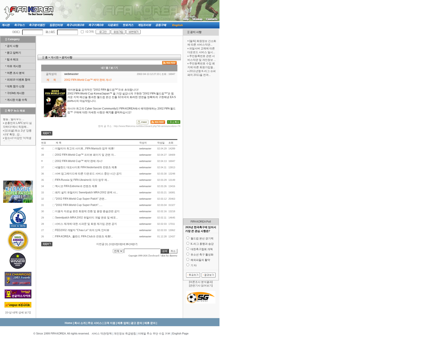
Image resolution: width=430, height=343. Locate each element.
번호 (43, 142)
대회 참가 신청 (15, 86)
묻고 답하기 (14, 52)
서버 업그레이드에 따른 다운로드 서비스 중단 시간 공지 (88, 173)
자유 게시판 (14, 66)
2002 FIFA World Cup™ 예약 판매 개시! (78, 161)
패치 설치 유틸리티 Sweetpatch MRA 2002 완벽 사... (86, 192)
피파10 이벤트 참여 (18, 79)
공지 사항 (196, 32)
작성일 (161, 142)
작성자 (143, 142)
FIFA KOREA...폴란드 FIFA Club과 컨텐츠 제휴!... (84, 236)
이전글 (100, 244)
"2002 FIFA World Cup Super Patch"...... (78, 205)
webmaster (71, 74)
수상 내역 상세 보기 (18, 312)
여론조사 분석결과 (201, 282)
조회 (170, 142)
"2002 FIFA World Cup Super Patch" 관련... (80, 198)
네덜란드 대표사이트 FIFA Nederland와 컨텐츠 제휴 (86, 167)
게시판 (55, 57)
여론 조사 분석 (15, 72)
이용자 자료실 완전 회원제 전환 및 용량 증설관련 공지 (87, 211)
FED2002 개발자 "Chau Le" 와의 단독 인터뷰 (82, 230)
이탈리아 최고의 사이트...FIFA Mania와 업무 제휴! (84, 148)
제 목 (58, 142)
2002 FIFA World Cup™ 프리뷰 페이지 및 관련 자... (85, 154)
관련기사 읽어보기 (201, 285)
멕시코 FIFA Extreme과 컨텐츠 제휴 (76, 186)
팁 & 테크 (12, 59)
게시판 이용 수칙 (17, 99)
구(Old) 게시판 (15, 93)
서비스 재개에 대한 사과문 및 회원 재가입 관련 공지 (86, 223)
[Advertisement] (201, 147)
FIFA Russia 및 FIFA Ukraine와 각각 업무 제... (82, 179)
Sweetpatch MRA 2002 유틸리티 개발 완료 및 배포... (86, 217)
